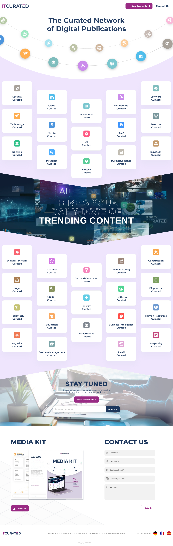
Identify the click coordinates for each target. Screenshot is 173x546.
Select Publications (85, 399)
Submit (148, 508)
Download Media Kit (141, 6)
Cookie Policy (69, 533)
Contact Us (162, 6)
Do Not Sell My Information (113, 533)
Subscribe (112, 409)
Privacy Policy (54, 533)
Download (21, 508)
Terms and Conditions (88, 533)
